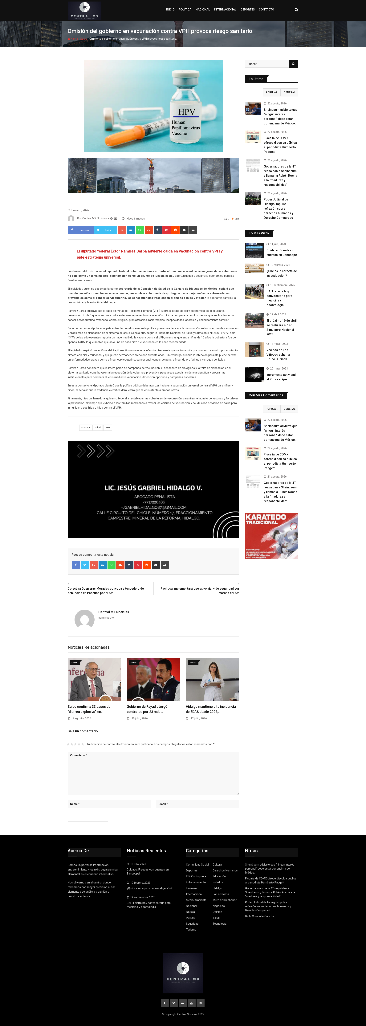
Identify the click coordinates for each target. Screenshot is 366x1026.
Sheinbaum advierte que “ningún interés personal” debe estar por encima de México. (269, 868)
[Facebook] (76, 565)
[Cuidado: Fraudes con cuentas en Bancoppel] (254, 250)
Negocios (219, 906)
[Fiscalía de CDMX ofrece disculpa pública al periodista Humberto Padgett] (253, 137)
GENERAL (289, 92)
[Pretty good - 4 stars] (79, 744)
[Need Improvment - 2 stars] (72, 744)
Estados (218, 882)
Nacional (203, 9)
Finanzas (191, 888)
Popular (272, 92)
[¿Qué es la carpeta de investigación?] (254, 268)
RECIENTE (254, 92)
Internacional (225, 9)
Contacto (266, 9)
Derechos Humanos (225, 870)
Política (185, 9)
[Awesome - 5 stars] (82, 744)
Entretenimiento (196, 882)
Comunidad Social (197, 864)
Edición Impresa (196, 876)
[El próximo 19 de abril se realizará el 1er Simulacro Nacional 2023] (254, 320)
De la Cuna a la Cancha (259, 916)
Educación (219, 876)
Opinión (217, 912)
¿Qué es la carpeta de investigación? (150, 888)
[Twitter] (85, 565)
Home (74, 38)
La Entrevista (221, 894)
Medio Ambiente (196, 900)
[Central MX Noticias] (115, 218)
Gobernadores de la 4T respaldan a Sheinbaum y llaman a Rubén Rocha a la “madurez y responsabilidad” (280, 176)
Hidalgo (217, 888)
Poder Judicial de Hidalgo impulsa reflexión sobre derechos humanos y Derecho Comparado (278, 209)
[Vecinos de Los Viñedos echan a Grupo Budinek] (254, 349)
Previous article (79, 584)
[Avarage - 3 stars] (75, 744)
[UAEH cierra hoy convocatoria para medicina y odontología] (254, 291)
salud (98, 427)
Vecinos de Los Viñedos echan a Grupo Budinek (278, 354)
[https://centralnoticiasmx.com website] (111, 218)
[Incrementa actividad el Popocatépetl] (254, 374)
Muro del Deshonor (225, 900)
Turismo (191, 929)
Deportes (248, 9)
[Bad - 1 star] (68, 744)
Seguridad (192, 923)
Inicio (170, 9)
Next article (230, 584)
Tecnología (219, 923)
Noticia (190, 912)
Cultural (217, 864)
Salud (83, 38)
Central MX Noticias (113, 612)
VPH (107, 427)
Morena (85, 427)
